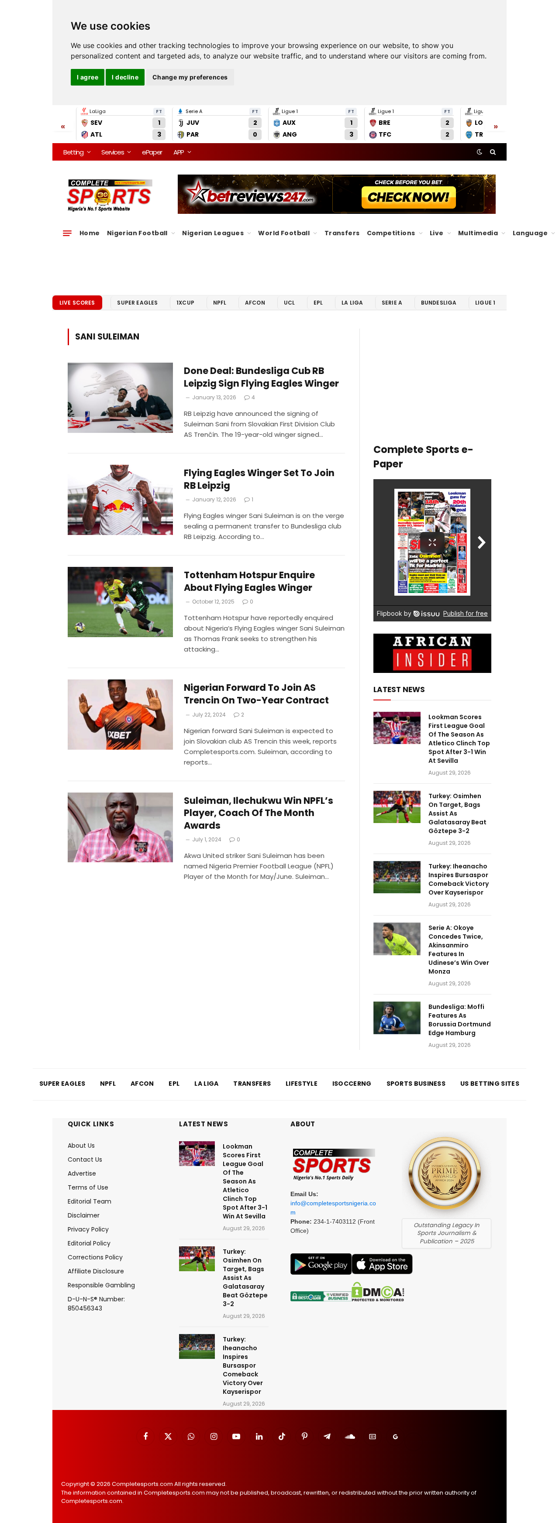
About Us (81, 1145)
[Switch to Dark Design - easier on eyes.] (479, 152)
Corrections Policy (95, 1257)
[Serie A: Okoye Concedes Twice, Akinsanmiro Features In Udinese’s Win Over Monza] (397, 939)
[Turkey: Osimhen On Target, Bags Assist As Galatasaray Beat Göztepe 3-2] (397, 807)
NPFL (220, 302)
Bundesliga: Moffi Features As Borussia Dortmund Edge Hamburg (459, 1019)
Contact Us (85, 1159)
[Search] (492, 152)
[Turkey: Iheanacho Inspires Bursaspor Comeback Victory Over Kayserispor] (397, 877)
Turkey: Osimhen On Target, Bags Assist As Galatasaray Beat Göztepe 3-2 (457, 813)
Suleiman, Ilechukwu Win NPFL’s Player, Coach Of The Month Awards (258, 813)
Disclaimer (84, 1215)
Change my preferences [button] (190, 77)
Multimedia (478, 233)
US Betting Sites (489, 1083)
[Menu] (67, 233)
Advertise (82, 1173)
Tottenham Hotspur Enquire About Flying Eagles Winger (249, 581)
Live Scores (77, 302)
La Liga (352, 302)
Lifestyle (301, 1083)
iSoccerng (352, 1083)
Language (530, 233)
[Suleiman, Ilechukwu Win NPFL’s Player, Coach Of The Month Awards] (120, 827)
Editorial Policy (89, 1243)
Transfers (342, 233)
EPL (318, 302)
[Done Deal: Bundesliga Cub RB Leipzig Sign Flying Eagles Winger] (120, 398)
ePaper (152, 152)
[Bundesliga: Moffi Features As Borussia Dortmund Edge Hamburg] (397, 1018)
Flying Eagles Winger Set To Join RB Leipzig (259, 479)
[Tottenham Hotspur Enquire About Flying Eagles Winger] (120, 602)
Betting (73, 152)
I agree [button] (87, 77)
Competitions (391, 233)
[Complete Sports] (109, 195)
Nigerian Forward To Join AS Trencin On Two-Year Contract (256, 694)
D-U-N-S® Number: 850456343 (96, 1304)
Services (112, 152)
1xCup (185, 302)
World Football (284, 233)
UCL (289, 302)
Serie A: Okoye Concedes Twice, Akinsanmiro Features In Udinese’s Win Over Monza (458, 949)
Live (437, 233)
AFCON (255, 302)
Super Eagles (137, 302)
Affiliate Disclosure (96, 1271)
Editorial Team (89, 1201)
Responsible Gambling (101, 1285)
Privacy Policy (88, 1229)
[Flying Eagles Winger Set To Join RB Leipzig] (120, 500)
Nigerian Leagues (213, 233)
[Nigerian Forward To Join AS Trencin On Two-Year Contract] (120, 714)
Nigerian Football (137, 233)
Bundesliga (439, 302)
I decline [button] (125, 77)
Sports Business (416, 1083)
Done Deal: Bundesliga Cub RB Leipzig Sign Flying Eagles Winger (261, 377)
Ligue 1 (485, 302)
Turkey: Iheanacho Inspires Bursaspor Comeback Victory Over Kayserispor (458, 879)
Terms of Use (88, 1187)
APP (178, 152)
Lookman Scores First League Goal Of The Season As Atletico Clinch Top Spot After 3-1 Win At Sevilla (459, 739)
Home (89, 233)
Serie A (392, 302)
